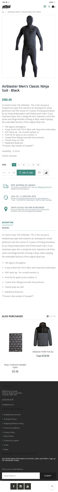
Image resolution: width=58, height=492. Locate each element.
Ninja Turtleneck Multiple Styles (15, 366)
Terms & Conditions (12, 428)
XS (14, 165)
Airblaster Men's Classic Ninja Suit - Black (25, 88)
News (6, 449)
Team (6, 445)
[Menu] (45, 6)
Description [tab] (7, 222)
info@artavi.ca (8, 404)
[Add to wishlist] (39, 172)
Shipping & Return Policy (14, 423)
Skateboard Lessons (12, 414)
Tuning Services (10, 419)
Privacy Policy (9, 432)
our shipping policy (42, 187)
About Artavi (9, 436)
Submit (48, 475)
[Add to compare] (46, 172)
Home (3, 12)
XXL (38, 165)
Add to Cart (27, 172)
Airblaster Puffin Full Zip (43, 351)
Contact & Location (11, 440)
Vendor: (5, 155)
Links (51, 2)
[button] (47, 316)
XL (33, 165)
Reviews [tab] (5, 227)
